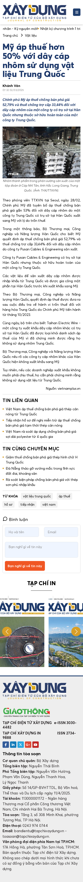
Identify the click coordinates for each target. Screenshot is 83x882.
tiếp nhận (27, 504)
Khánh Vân (11, 86)
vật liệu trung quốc (37, 496)
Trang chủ (10, 35)
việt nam (49, 504)
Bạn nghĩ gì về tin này (25, 566)
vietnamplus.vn (69, 388)
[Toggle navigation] (76, 12)
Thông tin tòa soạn (22, 753)
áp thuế (64, 496)
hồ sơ (8, 504)
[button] (76, 631)
